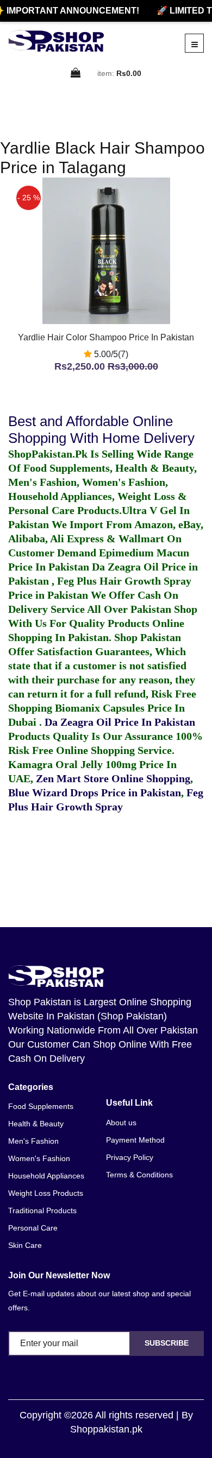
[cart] (76, 73)
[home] (56, 41)
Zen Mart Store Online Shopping (113, 778)
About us (121, 1122)
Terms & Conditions (139, 1174)
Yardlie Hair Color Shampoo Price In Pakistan (106, 337)
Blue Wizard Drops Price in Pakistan (94, 792)
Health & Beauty (36, 1123)
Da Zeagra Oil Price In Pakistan (120, 722)
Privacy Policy (129, 1157)
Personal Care (33, 1228)
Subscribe (167, 1343)
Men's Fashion (33, 1141)
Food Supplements (40, 1106)
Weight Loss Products (45, 1193)
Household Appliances (46, 1175)
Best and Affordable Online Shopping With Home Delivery (101, 429)
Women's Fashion (39, 1158)
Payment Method (135, 1140)
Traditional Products (42, 1210)
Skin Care (25, 1245)
